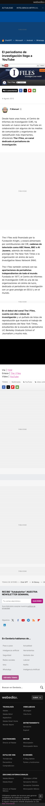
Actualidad (27, 646)
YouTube (14, 376)
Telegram (28, 620)
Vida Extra (27, 714)
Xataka (5, 711)
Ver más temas (10, 678)
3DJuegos (27, 711)
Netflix (26, 665)
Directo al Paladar (9, 743)
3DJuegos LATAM (30, 778)
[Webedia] (39, 2)
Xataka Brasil (7, 782)
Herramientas (28, 650)
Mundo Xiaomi (8, 725)
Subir (35, 698)
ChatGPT (8, 40)
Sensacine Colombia (31, 785)
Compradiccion (8, 766)
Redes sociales (9, 660)
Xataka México (8, 778)
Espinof (26, 730)
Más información (8, 803)
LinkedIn (5, 625)
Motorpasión (28, 743)
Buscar (42, 687)
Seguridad (7, 655)
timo (4, 665)
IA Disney (36, 582)
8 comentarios (11, 91)
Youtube (23, 620)
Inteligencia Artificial (31, 669)
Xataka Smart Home (10, 721)
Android (30, 40)
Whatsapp (40, 40)
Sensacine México (30, 782)
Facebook (20, 90)
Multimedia (16, 382)
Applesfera (7, 718)
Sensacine (27, 727)
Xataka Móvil (7, 714)
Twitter (25, 90)
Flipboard (30, 90)
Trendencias (7, 759)
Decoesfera (7, 762)
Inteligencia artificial (11, 650)
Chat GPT (24, 582)
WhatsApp (7, 669)
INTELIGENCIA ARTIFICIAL (27, 8)
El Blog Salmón (29, 759)
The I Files (16, 373)
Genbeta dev (28, 655)
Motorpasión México (31, 789)
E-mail (34, 90)
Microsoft (19, 40)
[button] (15, 109)
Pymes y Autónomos (31, 762)
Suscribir (37, 601)
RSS (34, 620)
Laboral (26, 660)
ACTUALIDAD (7, 8)
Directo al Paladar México (9, 790)
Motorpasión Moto (30, 746)
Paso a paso (8, 646)
